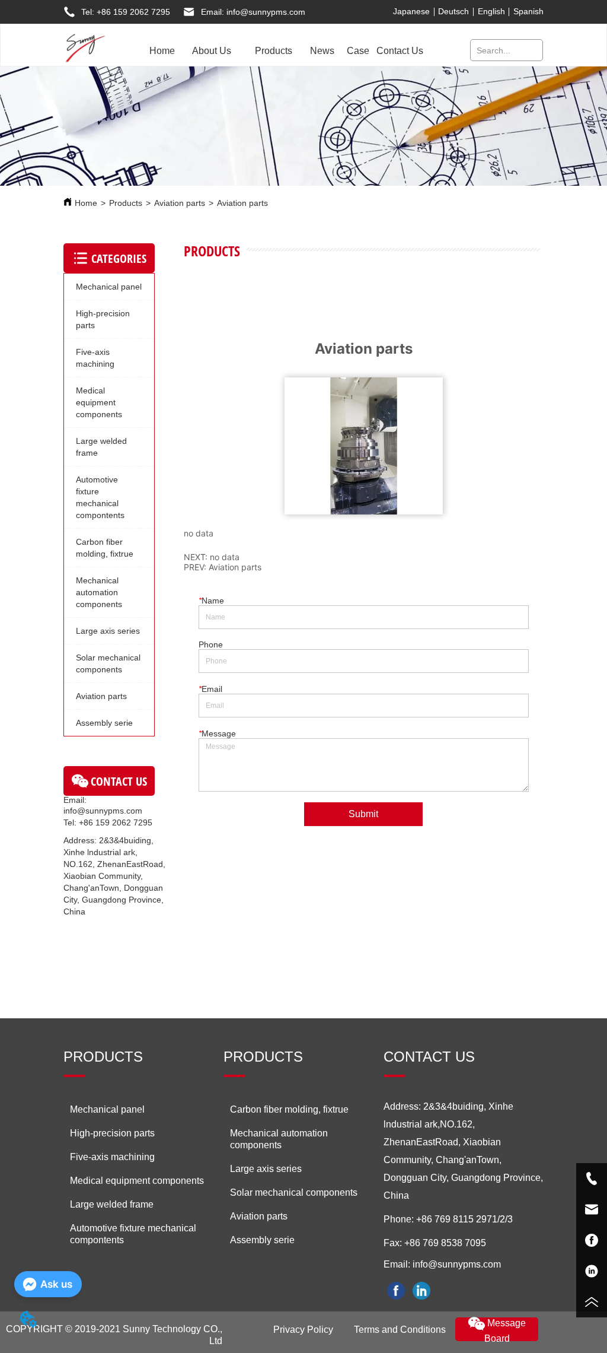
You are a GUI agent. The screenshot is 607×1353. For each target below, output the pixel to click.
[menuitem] (211, 51)
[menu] (283, 51)
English (491, 11)
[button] (211, 51)
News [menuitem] (322, 51)
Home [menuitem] (162, 51)
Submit (363, 814)
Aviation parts (179, 203)
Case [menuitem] (358, 51)
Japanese (411, 11)
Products (125, 203)
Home (86, 203)
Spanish (528, 11)
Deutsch (453, 11)
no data (224, 557)
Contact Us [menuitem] (399, 51)
